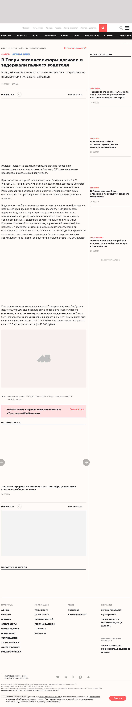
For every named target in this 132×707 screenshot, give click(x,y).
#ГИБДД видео (14, 399)
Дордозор (73, 610)
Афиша (49, 28)
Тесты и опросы (10, 642)
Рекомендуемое (10, 628)
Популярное (8, 633)
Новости (26, 28)
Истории (6, 619)
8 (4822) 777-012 (103, 28)
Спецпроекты (9, 624)
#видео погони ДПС (63, 396)
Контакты (40, 633)
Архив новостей (71, 28)
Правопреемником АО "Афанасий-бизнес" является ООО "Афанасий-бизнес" (29, 691)
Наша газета (42, 614)
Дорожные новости (21, 54)
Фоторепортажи (10, 647)
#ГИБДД (30, 396)
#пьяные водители (16, 396)
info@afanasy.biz (111, 610)
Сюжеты (6, 614)
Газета (58, 28)
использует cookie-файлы (50, 697)
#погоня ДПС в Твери (44, 396)
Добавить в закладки (73, 48)
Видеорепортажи (11, 652)
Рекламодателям (88, 28)
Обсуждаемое (9, 638)
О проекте (40, 628)
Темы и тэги (38, 28)
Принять (118, 698)
